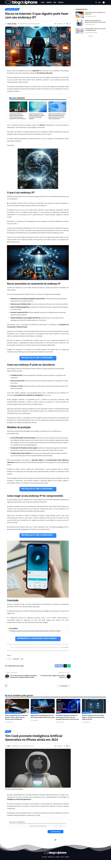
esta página (65, 647)
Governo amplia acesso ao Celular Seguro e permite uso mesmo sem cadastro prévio (93, 717)
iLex (8, 746)
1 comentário (64, 686)
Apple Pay (9, 712)
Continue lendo (55, 832)
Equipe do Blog (11, 23)
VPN (17, 9)
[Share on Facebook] (64, 23)
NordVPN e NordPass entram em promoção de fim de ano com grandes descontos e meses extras (67, 717)
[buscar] (96, 2)
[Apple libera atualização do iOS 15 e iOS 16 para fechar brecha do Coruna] (43, 706)
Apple (8, 731)
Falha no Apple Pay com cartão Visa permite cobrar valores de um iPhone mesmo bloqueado (16, 717)
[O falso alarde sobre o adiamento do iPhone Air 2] (80, 15)
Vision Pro (9, 841)
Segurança (9, 9)
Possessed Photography (16, 789)
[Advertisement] (90, 61)
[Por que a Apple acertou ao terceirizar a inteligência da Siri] (80, 31)
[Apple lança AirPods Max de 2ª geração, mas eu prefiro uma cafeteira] (80, 23)
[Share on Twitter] (67, 23)
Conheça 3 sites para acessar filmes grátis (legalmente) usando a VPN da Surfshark (35, 631)
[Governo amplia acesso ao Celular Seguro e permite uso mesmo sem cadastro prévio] (94, 706)
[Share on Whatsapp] (69, 23)
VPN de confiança (57, 527)
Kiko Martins (11, 855)
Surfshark (16, 659)
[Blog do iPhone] (21, 2)
